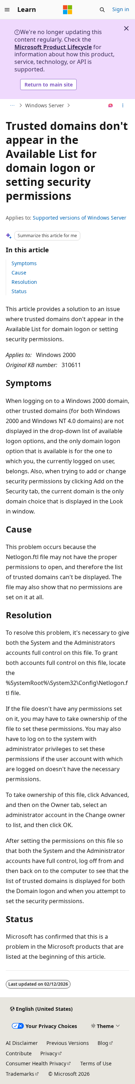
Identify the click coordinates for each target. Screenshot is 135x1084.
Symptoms (24, 263)
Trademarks (20, 1073)
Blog (103, 1043)
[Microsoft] (67, 9)
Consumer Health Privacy (36, 1063)
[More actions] (123, 105)
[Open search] (102, 9)
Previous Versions (67, 1043)
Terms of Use (96, 1063)
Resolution (24, 281)
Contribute (19, 1053)
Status (19, 291)
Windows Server (44, 105)
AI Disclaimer (22, 1043)
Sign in (120, 9)
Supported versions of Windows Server (79, 217)
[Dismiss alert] (126, 28)
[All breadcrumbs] (12, 105)
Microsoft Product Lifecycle (53, 47)
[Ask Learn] (111, 105)
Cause (19, 272)
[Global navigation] (7, 9)
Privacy (48, 1053)
